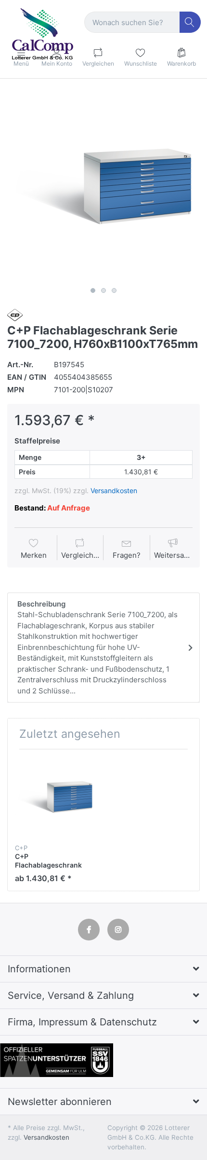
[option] (103, 186)
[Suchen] (190, 22)
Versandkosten (114, 490)
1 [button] (93, 290)
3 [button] (114, 290)
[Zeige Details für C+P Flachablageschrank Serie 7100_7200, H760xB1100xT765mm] (55, 797)
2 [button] (103, 290)
